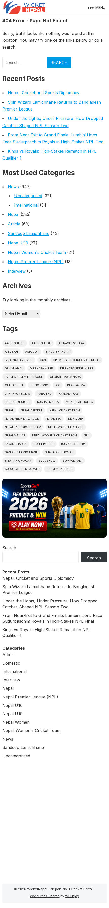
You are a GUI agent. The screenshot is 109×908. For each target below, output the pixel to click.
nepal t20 (53, 418)
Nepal (13, 214)
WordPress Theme (44, 896)
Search (9, 547)
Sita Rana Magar (18, 460)
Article (14, 223)
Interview (17, 271)
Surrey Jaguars (59, 469)
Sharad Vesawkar (59, 452)
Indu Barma (76, 385)
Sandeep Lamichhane (28, 233)
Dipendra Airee (41, 368)
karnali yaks (69, 393)
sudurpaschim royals (22, 469)
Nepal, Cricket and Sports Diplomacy (43, 92)
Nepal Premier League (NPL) (36, 261)
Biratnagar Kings (19, 360)
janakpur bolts (17, 393)
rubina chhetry (73, 444)
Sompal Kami (72, 460)
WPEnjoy (72, 896)
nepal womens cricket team (54, 435)
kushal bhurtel (17, 402)
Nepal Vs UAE (15, 435)
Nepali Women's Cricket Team (37, 252)
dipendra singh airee (76, 368)
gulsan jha (14, 385)
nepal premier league (22, 418)
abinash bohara (71, 343)
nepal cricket (31, 410)
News (13, 186)
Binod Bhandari (58, 351)
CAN (43, 360)
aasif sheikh (41, 343)
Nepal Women (16, 722)
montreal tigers (79, 402)
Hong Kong (39, 385)
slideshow (47, 460)
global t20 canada (65, 377)
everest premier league (24, 377)
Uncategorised (28, 195)
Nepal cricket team (64, 410)
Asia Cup (32, 351)
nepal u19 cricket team (23, 427)
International (26, 205)
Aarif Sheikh (14, 343)
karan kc (44, 393)
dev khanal (14, 368)
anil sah (11, 351)
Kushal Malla (48, 402)
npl (86, 435)
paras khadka (16, 444)
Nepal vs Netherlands (65, 427)
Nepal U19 (18, 242)
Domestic (11, 663)
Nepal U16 (12, 705)
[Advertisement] (54, 819)
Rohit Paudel (44, 444)
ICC (57, 385)
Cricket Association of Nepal (76, 360)
